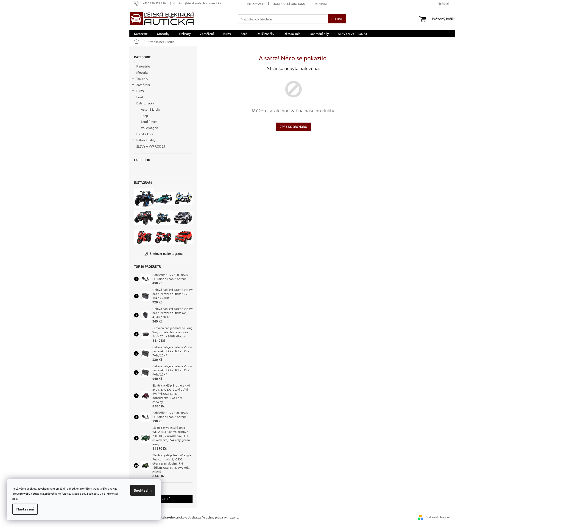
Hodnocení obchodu (289, 4)
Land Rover (149, 121)
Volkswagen (149, 128)
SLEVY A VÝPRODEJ (150, 146)
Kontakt (320, 4)
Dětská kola (144, 134)
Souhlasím (143, 490)
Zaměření (143, 85)
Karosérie (143, 66)
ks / (163, 499)
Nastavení (25, 509)
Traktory (142, 78)
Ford (139, 97)
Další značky (145, 103)
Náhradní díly (145, 140)
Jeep (144, 115)
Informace (255, 4)
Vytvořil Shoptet (438, 517)
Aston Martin (150, 109)
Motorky (142, 72)
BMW (140, 91)
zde (14, 498)
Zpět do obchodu (293, 127)
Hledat (337, 19)
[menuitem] (140, 33)
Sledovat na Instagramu (167, 253)
